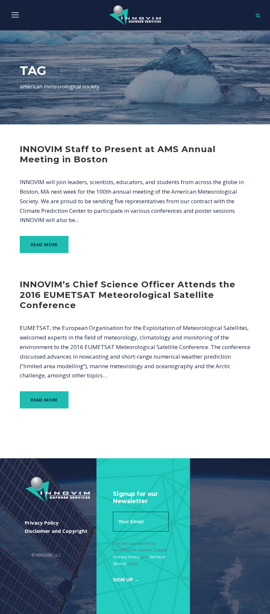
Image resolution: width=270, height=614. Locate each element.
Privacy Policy (126, 556)
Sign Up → (126, 580)
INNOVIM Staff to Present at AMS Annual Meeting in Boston (118, 154)
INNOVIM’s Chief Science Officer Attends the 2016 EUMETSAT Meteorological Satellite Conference (127, 294)
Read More (44, 244)
